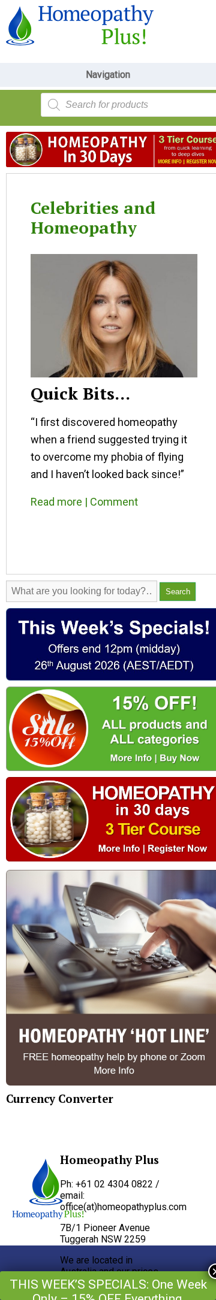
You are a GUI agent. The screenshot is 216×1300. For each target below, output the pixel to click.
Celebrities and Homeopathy (93, 217)
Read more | (60, 501)
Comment (114, 501)
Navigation (108, 74)
